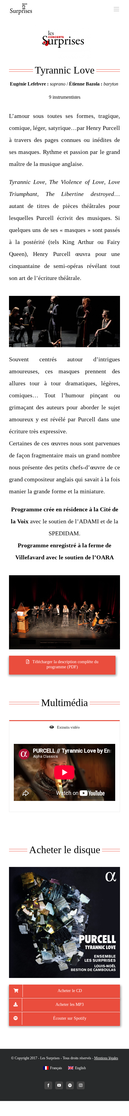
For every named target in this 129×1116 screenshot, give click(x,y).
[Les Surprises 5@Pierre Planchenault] (64, 578)
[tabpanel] (64, 772)
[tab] (64, 727)
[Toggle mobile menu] (117, 9)
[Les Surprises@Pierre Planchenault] (64, 299)
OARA (105, 557)
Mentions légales (106, 1058)
